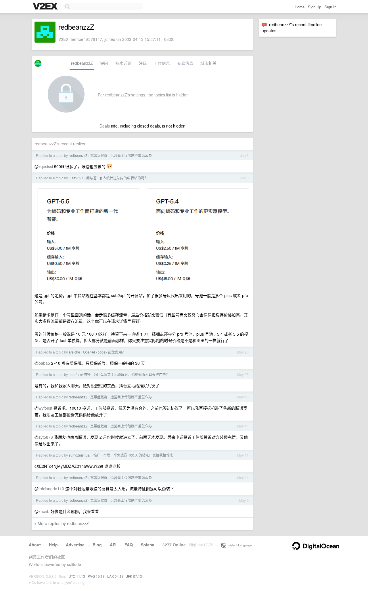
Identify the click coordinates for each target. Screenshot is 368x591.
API (113, 545)
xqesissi (46, 166)
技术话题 (123, 63)
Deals (104, 126)
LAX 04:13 (115, 576)
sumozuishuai (80, 455)
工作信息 (162, 63)
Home (299, 6)
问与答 (91, 177)
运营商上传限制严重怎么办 (131, 155)
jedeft (73, 374)
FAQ (128, 545)
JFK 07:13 (134, 576)
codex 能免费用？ (111, 351)
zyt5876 (46, 437)
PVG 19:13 (96, 576)
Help (53, 545)
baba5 (44, 363)
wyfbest (45, 408)
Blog (97, 545)
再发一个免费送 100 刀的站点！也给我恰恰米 (138, 455)
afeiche (74, 351)
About (35, 545)
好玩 (143, 63)
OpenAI (89, 351)
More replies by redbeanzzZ (63, 523)
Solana (147, 545)
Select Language (239, 545)
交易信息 (185, 63)
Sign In (330, 6)
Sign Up (314, 6)
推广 (96, 455)
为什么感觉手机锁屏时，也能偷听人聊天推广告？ (131, 374)
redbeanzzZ (82, 63)
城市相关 (208, 63)
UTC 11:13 (76, 576)
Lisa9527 (76, 177)
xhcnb (44, 511)
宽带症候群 (99, 155)
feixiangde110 (51, 488)
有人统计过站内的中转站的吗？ (123, 177)
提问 (104, 63)
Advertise (75, 545)
